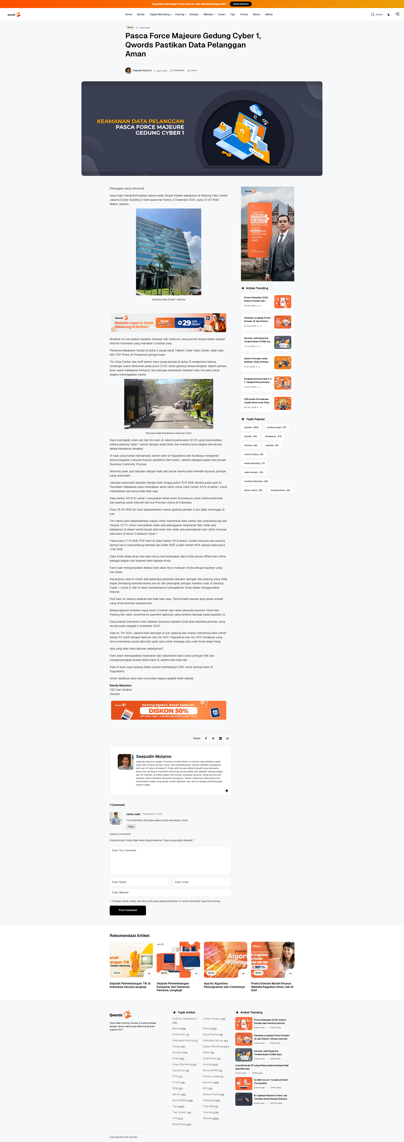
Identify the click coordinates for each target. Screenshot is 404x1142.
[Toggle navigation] (397, 14)
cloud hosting (253, 454)
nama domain (253, 472)
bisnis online (253, 490)
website (272, 445)
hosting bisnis (280, 490)
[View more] (148, 973)
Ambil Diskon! (241, 4)
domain (250, 436)
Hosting (250, 445)
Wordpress (273, 436)
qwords (251, 427)
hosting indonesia (256, 481)
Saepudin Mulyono (153, 756)
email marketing (254, 463)
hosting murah (276, 427)
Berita (130, 27)
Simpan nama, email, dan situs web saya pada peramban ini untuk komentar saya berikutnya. (166, 901)
